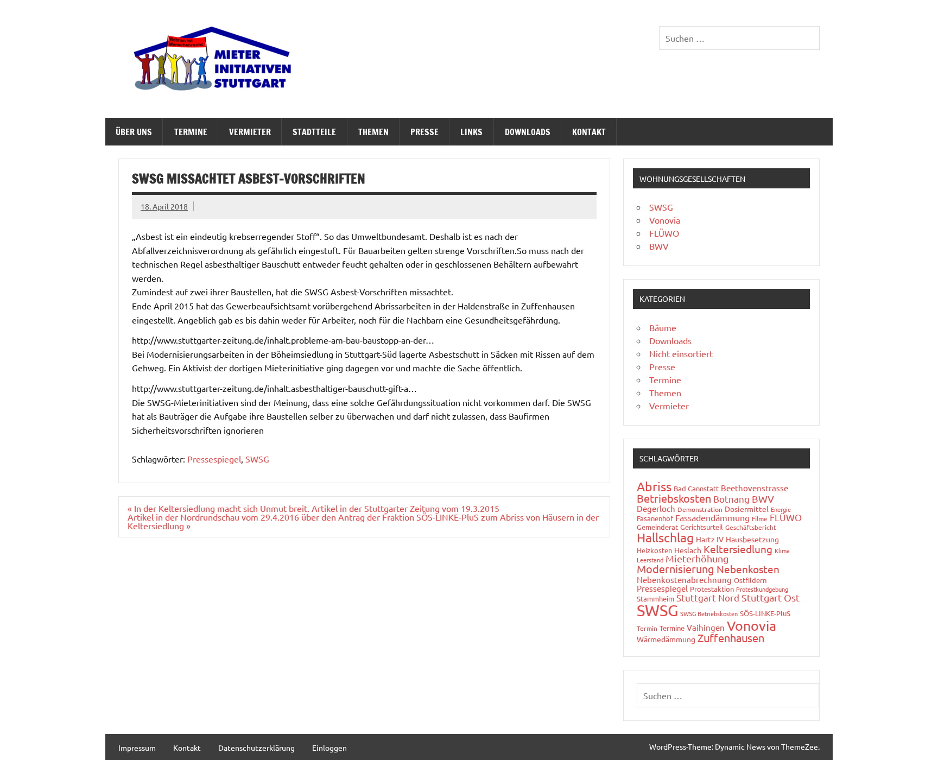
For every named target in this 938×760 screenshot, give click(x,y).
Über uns (134, 132)
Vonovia (664, 219)
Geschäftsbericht (750, 527)
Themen (373, 132)
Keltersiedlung (738, 548)
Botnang (731, 498)
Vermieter (250, 132)
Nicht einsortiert (681, 353)
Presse (424, 132)
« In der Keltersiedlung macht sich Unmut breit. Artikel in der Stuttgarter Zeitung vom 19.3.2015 (313, 508)
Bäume (662, 327)
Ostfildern (750, 580)
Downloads (527, 132)
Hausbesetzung (752, 539)
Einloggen (329, 747)
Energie (781, 509)
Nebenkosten (748, 568)
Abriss (654, 486)
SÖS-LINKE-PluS (765, 613)
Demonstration (699, 509)
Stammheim (655, 598)
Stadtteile (314, 132)
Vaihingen (706, 627)
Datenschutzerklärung (256, 747)
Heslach (687, 550)
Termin (647, 628)
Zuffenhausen (731, 637)
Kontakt (589, 132)
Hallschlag (665, 537)
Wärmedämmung (666, 639)
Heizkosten (654, 550)
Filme (760, 518)
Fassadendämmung (712, 517)
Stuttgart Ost (770, 597)
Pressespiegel (214, 458)
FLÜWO (664, 232)
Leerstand (650, 559)
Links (471, 132)
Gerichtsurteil (701, 526)
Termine (190, 132)
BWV (659, 245)
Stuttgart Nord (707, 597)
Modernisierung (675, 568)
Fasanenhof (655, 518)
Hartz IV (710, 539)
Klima (782, 550)
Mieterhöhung (697, 558)
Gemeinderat (657, 526)
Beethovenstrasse (754, 488)
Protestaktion (712, 588)
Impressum (137, 747)
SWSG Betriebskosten (709, 613)
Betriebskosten (674, 498)
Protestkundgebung (762, 589)
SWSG (257, 458)
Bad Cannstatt (696, 488)
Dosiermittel (747, 509)
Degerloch (656, 508)
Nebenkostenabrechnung (684, 579)
